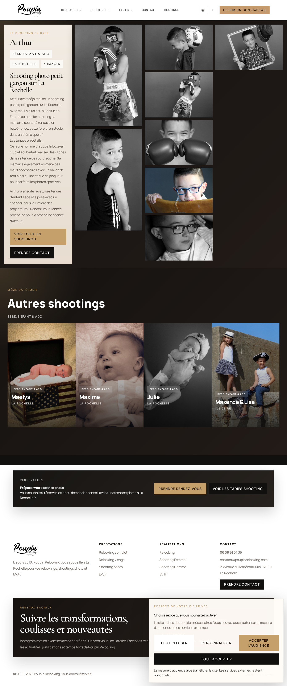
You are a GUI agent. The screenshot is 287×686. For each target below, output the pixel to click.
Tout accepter (216, 659)
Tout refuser (174, 643)
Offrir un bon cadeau (244, 10)
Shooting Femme (172, 559)
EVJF (102, 574)
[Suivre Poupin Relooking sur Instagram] (203, 10)
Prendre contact (32, 252)
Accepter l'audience (258, 643)
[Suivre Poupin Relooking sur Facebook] (213, 10)
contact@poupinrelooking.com (244, 559)
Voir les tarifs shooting (238, 488)
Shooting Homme (172, 567)
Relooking (167, 552)
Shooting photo (111, 567)
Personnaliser (216, 643)
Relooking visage (112, 559)
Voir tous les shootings (27, 236)
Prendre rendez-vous (180, 488)
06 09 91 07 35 (231, 552)
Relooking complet (113, 552)
